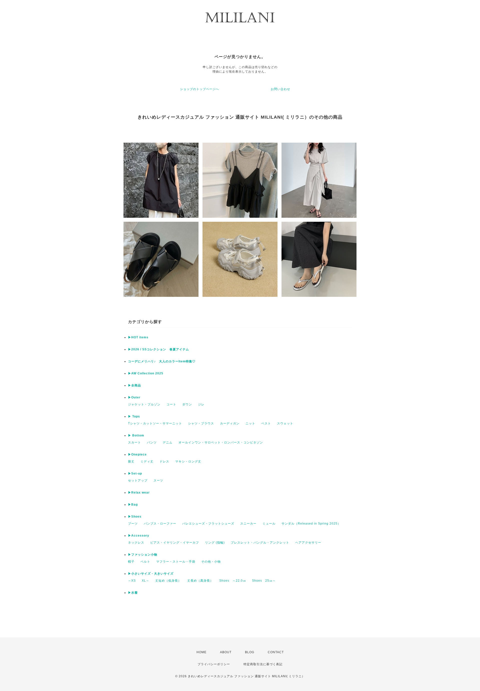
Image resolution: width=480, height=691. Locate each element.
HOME (201, 652)
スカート (134, 442)
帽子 (131, 561)
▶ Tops (134, 416)
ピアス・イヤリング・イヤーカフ (174, 542)
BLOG (249, 652)
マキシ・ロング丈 (188, 461)
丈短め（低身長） (168, 580)
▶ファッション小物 (142, 554)
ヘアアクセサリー (308, 542)
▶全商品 (134, 385)
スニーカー (248, 523)
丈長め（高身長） (200, 580)
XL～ (145, 580)
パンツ (152, 442)
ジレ (201, 404)
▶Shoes (135, 516)
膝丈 (131, 461)
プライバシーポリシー (214, 664)
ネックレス (136, 542)
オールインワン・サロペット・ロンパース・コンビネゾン (220, 442)
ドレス (164, 461)
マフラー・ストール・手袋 (175, 561)
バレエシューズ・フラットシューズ (208, 523)
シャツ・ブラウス (201, 423)
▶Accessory (138, 535)
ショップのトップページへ (199, 89)
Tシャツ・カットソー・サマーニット (155, 423)
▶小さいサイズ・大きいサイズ (151, 573)
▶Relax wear (139, 492)
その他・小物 (211, 561)
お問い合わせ (280, 89)
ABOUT (226, 652)
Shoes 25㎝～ (264, 580)
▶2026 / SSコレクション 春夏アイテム (158, 349)
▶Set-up (135, 473)
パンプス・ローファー (160, 523)
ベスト (266, 423)
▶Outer (134, 397)
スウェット (285, 423)
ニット (250, 423)
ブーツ (133, 523)
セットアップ (138, 480)
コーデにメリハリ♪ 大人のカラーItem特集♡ (162, 361)
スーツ (158, 480)
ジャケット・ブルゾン (144, 404)
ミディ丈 (147, 461)
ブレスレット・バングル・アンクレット (260, 542)
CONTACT (276, 652)
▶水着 (133, 592)
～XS (132, 580)
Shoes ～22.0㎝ (232, 580)
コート (171, 404)
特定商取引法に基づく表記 (263, 664)
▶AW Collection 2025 (145, 373)
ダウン (187, 404)
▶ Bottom (136, 435)
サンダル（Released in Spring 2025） (311, 523)
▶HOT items (138, 337)
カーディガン (230, 423)
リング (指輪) (215, 542)
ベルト (145, 561)
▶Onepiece (137, 454)
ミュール (269, 523)
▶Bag (133, 504)
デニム (167, 442)
